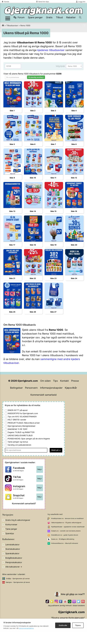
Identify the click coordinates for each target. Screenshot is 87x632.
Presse (75, 380)
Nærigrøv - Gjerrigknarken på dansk (18, 582)
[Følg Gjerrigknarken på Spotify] (69, 601)
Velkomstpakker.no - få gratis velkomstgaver (66, 522)
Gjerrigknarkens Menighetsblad (21, 426)
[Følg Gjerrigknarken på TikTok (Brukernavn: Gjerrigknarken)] (47, 601)
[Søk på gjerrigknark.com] (80, 17)
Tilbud (59, 17)
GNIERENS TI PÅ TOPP (17, 429)
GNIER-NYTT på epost (17, 410)
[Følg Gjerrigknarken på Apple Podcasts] (74, 601)
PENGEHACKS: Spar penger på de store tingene (29, 439)
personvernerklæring (26, 628)
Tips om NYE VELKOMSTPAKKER (22, 416)
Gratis (49, 17)
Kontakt (64, 380)
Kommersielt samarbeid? (24, 503)
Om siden (45, 380)
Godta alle (63, 625)
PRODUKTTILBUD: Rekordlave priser (24, 423)
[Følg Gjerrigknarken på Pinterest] (83, 601)
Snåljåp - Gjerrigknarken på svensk (18, 578)
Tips (55, 380)
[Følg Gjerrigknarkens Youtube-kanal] (65, 601)
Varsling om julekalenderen (19, 445)
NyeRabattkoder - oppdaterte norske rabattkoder (68, 527)
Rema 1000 (25, 25)
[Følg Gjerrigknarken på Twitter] (78, 601)
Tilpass (78, 625)
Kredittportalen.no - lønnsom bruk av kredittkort (67, 518)
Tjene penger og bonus (18, 442)
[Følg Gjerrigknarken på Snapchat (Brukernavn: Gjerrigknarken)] (51, 601)
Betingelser (16, 387)
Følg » (39, 469)
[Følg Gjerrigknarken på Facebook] (60, 601)
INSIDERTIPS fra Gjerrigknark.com (23, 413)
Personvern (31, 387)
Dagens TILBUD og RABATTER (21, 432)
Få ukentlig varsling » (36, 77)
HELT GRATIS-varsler (17, 420)
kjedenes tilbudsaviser (51, 50)
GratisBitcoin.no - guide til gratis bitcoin (64, 535)
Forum (21, 17)
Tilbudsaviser (12, 25)
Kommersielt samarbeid (43, 394)
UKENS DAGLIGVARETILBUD (20, 435)
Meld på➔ (56, 450)
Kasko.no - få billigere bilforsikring (62, 539)
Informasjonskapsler (51, 387)
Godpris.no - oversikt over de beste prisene (66, 531)
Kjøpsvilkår (71, 387)
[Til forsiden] (43, 11)
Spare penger (35, 17)
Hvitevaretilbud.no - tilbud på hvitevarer (64, 543)
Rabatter (71, 17)
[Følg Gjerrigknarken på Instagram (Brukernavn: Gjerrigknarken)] (56, 601)
